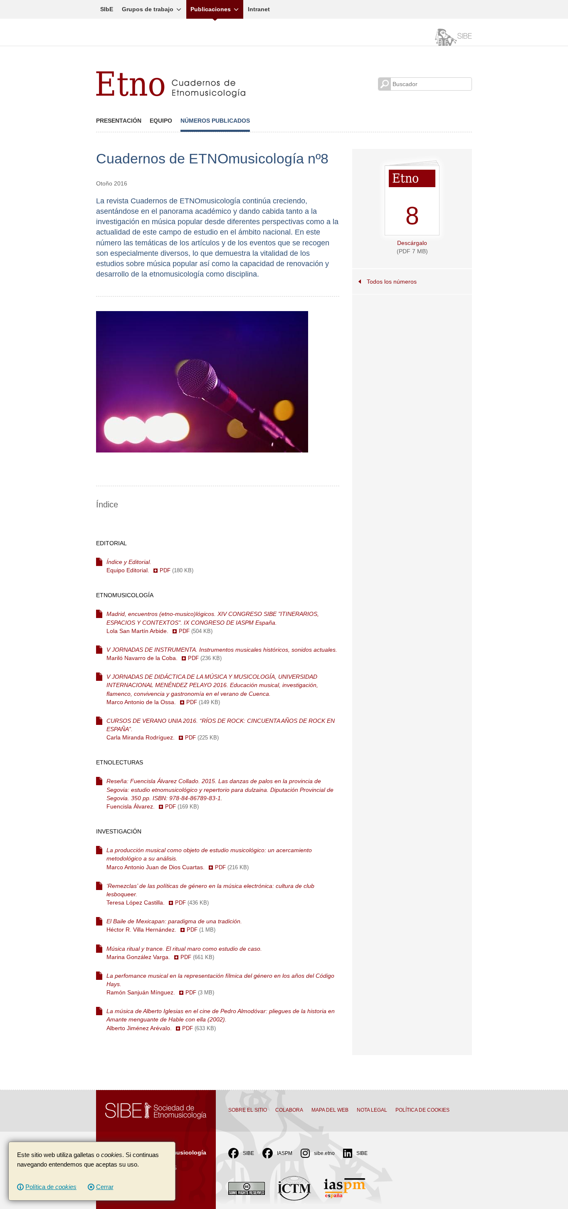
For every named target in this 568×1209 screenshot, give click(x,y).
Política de (51, 1186)
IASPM (284, 1153)
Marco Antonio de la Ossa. (212, 689)
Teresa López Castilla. (210, 894)
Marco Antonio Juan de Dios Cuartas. (209, 858)
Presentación (118, 120)
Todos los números (392, 281)
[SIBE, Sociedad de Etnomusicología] (451, 36)
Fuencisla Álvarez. (219, 793)
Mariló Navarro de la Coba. (221, 653)
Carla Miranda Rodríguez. (220, 729)
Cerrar (105, 1186)
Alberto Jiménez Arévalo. (220, 1019)
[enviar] (384, 84)
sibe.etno (324, 1153)
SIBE (248, 1153)
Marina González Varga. (184, 952)
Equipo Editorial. (149, 566)
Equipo (161, 120)
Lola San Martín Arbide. (212, 622)
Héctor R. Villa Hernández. (174, 925)
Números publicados (215, 120)
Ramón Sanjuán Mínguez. (220, 984)
